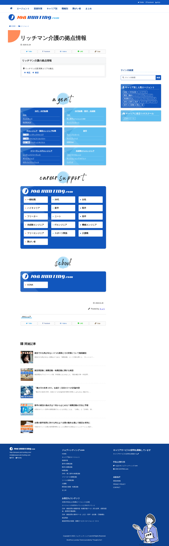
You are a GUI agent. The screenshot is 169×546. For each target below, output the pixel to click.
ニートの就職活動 (68, 480)
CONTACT (116, 487)
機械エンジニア (89, 225)
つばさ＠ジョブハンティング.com (126, 465)
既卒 (84, 208)
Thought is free (97, 540)
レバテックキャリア (36, 135)
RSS (12, 458)
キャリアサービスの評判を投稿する (125, 454)
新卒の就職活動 (67, 463)
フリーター (32, 216)
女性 (84, 199)
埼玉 (28, 73)
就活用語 (65, 518)
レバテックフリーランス (32, 155)
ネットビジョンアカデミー (76, 158)
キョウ (102, 309)
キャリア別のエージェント (71, 457)
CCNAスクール (129, 118)
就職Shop (70, 142)
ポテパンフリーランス (31, 162)
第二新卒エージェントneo (76, 119)
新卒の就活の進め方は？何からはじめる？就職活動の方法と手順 (61, 405)
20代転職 (78, 111)
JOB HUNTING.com (121, 469)
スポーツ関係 (61, 233)
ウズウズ (70, 162)
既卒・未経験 (89, 111)
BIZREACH (27, 122)
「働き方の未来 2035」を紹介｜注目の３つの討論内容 (57, 388)
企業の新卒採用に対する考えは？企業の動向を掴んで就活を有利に (62, 423)
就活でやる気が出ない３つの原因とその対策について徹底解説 (60, 353)
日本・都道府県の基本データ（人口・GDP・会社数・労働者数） (83, 514)
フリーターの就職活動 (69, 477)
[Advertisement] (140, 48)
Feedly (19, 458)
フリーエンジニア (35, 233)
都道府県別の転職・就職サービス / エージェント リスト (80, 521)
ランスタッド (28, 119)
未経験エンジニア (35, 225)
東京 (37, 73)
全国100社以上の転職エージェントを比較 (76, 502)
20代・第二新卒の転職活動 (71, 473)
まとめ (64, 490)
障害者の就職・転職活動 (70, 487)
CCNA (30, 285)
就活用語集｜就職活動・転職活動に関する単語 (54, 370)
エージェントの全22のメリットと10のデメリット (78, 505)
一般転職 (31, 199)
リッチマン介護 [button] (145, 545)
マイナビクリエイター (37, 138)
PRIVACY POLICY (119, 484)
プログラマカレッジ (74, 155)
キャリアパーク (72, 138)
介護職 (85, 233)
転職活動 (65, 470)
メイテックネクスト (38, 142)
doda (24, 115)
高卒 (84, 216)
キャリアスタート (73, 122)
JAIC (68, 115)
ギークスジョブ (28, 158)
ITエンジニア (32, 131)
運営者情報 (117, 481)
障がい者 (31, 242)
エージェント (24, 26)
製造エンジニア (45, 131)
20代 (57, 199)
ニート (58, 216)
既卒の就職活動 (67, 467)
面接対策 (65, 460)
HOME (13, 26)
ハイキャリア (33, 208)
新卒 (57, 208)
